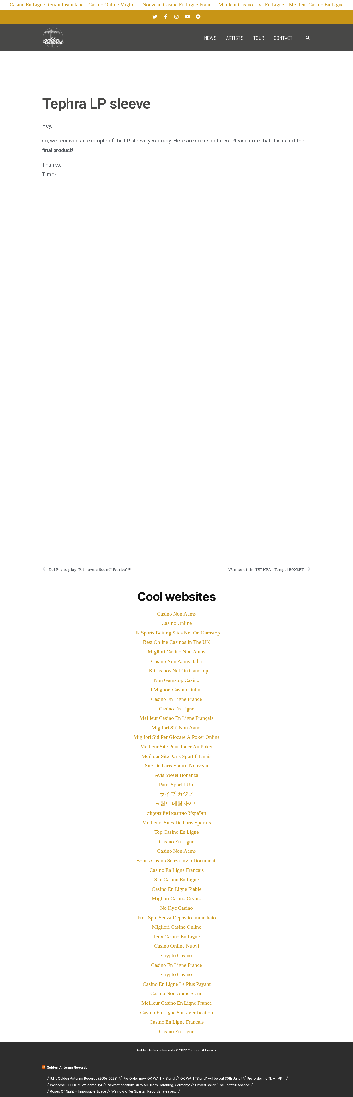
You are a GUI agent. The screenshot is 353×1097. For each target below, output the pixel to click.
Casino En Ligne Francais (176, 1022)
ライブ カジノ (176, 794)
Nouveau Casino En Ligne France (178, 4)
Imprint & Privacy (203, 1050)
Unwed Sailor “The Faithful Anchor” (222, 1085)
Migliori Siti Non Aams (176, 727)
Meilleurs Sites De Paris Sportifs (176, 822)
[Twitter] (155, 17)
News (210, 38)
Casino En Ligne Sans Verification (176, 1012)
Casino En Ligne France (176, 699)
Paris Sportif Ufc (176, 784)
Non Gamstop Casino (176, 680)
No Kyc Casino (176, 908)
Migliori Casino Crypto (176, 898)
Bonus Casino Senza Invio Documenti (176, 860)
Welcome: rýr (92, 1085)
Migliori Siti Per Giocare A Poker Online (177, 737)
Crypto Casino (176, 955)
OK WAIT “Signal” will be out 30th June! (211, 1078)
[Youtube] (187, 17)
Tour (258, 38)
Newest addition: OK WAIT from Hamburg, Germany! (149, 1085)
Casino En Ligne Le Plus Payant (177, 984)
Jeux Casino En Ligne (176, 936)
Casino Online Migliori (113, 4)
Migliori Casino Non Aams (176, 651)
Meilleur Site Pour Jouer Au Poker (176, 746)
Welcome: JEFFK (63, 1085)
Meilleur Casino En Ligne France (176, 1003)
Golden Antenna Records (67, 1067)
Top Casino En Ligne (176, 832)
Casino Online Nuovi (176, 946)
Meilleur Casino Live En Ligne (251, 4)
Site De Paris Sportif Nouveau (176, 765)
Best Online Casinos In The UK (176, 642)
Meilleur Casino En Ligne (316, 4)
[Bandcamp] (198, 17)
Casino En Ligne (176, 708)
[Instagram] (176, 17)
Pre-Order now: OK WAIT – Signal (149, 1078)
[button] (307, 38)
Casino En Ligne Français (176, 870)
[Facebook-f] (165, 17)
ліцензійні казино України (176, 813)
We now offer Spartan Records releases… (144, 1091)
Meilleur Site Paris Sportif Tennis (176, 756)
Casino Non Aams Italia (176, 661)
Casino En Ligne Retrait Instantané (47, 4)
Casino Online (176, 623)
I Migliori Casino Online (177, 689)
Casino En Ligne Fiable (176, 889)
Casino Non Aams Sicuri (176, 993)
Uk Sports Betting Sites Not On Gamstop (176, 632)
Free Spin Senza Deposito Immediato (176, 917)
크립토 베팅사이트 (176, 803)
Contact (283, 38)
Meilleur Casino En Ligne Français (176, 718)
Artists (234, 38)
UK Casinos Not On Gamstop (176, 670)
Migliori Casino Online (176, 927)
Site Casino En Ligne (176, 879)
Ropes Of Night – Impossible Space (78, 1091)
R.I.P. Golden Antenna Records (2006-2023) (83, 1078)
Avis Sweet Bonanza (176, 775)
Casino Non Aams (176, 613)
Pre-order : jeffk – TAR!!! (266, 1078)
